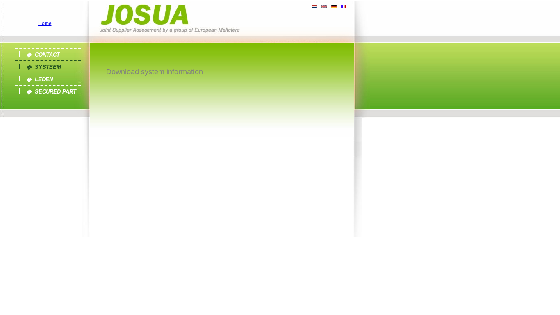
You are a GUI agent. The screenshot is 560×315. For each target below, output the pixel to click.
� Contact (43, 55)
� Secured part (51, 92)
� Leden (39, 79)
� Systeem (43, 67)
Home (45, 23)
